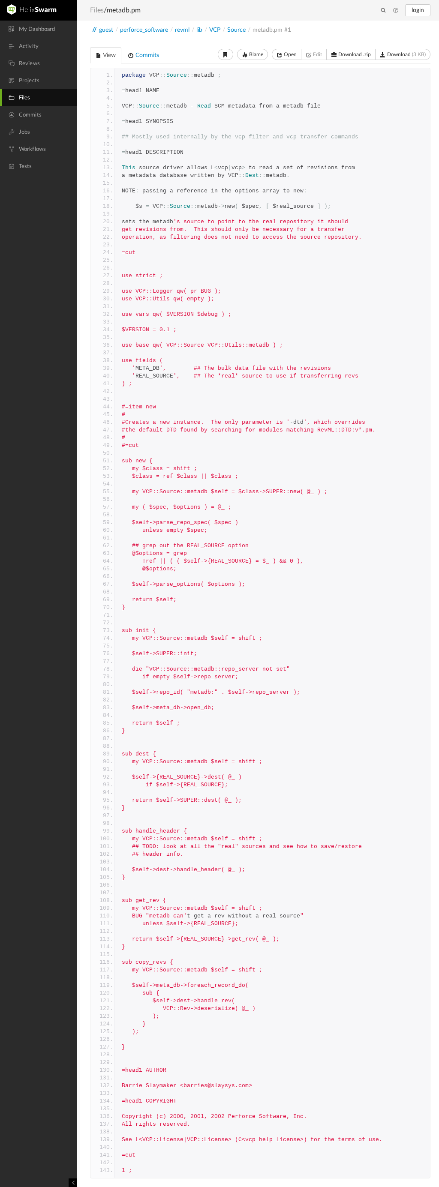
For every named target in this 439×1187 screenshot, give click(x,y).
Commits (146, 55)
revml (182, 30)
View (109, 55)
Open (290, 54)
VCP (214, 30)
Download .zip (354, 54)
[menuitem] (38, 29)
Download (406, 54)
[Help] (396, 11)
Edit (317, 54)
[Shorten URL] (225, 54)
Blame (255, 54)
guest (106, 30)
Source (236, 30)
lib (199, 30)
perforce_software (144, 30)
